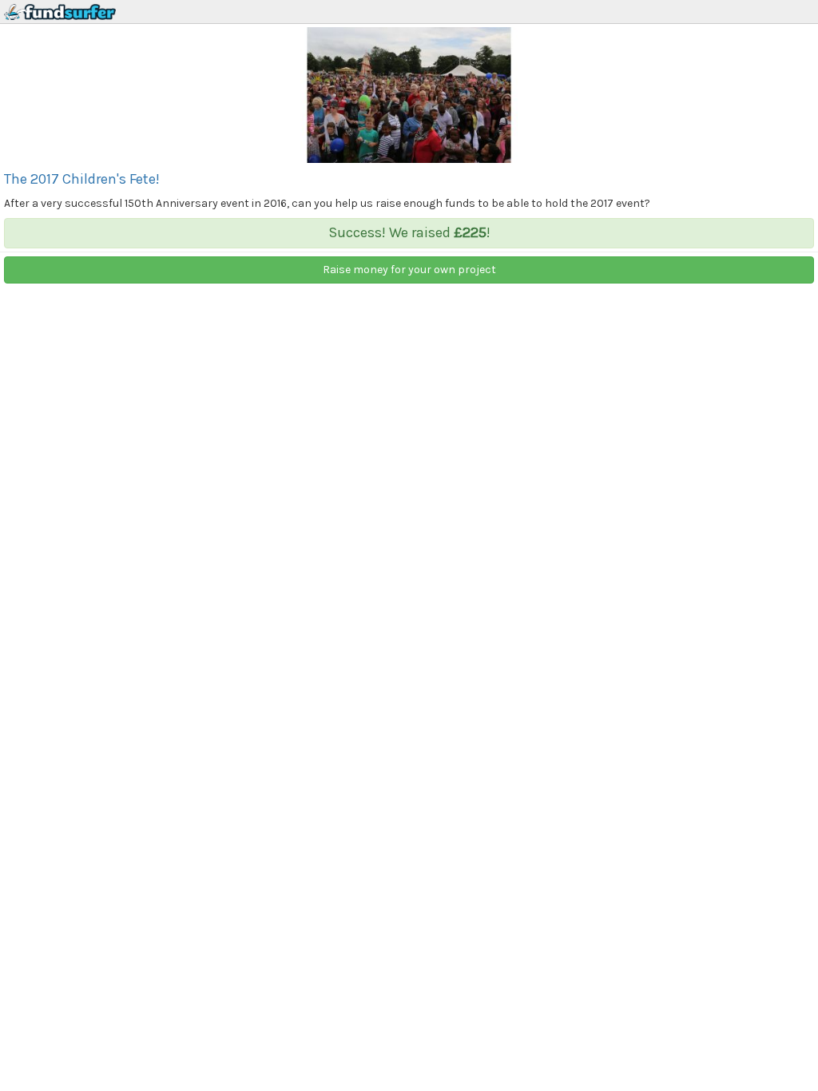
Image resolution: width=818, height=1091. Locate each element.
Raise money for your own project (409, 269)
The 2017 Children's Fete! (82, 179)
